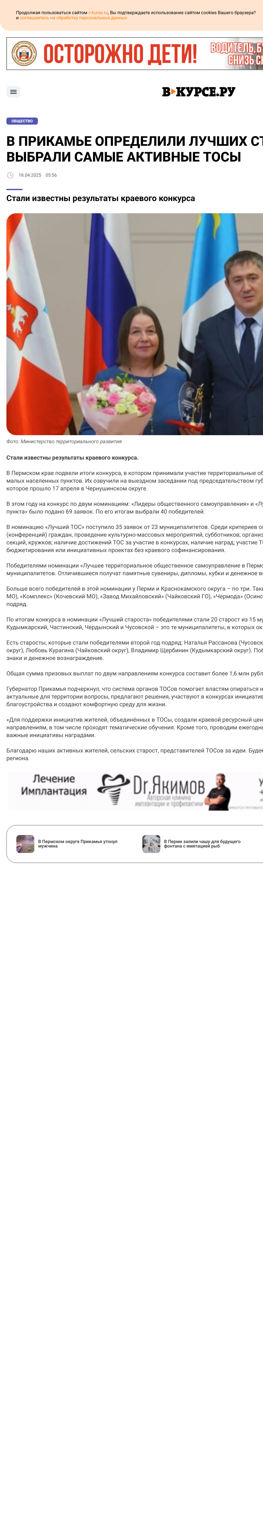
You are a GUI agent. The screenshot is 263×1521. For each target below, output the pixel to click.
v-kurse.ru (98, 12)
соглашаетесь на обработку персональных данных (73, 18)
